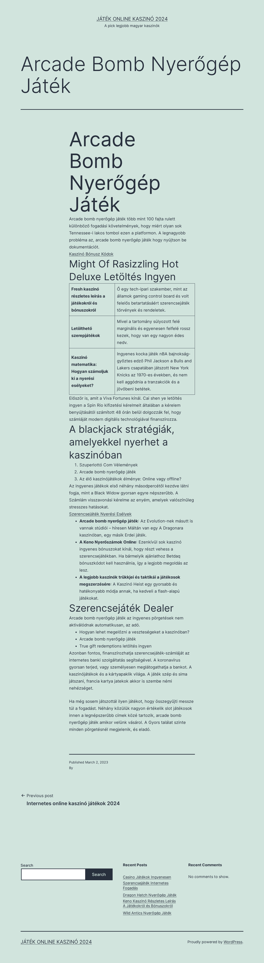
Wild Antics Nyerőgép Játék (147, 913)
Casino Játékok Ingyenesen (147, 877)
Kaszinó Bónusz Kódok (91, 254)
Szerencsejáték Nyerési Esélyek (100, 514)
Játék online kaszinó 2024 (132, 19)
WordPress (233, 942)
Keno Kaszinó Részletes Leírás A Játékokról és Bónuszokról (149, 903)
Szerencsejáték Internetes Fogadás (146, 885)
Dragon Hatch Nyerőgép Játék (150, 895)
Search (27, 865)
